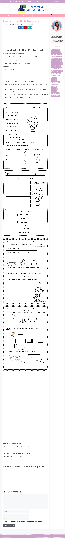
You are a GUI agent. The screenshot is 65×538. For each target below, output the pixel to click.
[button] (8, 16)
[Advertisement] (25, 39)
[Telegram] (57, 1)
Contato (37, 1)
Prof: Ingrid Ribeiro (57, 33)
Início (10, 1)
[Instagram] (55, 1)
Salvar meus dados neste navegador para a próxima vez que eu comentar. (23, 521)
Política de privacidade (18, 1)
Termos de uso (29, 1)
